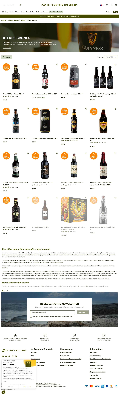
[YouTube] (6, 356)
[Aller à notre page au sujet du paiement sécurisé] (101, 386)
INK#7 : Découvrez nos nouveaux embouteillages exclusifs (59, 16)
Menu (6, 12)
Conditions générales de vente (100, 359)
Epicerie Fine (30, 12)
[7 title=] (66, 140)
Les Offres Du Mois (56, 12)
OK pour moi (27, 386)
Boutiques (109, 12)
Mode (23, 12)
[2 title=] (5, 96)
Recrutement (35, 359)
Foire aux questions (96, 368)
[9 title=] (68, 140)
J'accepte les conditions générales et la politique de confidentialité (52, 316)
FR (103, 5)
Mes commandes (66, 352)
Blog (115, 12)
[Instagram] (12, 356)
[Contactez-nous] (107, 5)
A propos (34, 352)
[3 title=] (7, 96)
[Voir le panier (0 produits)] (116, 5)
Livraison (93, 362)
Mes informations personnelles (70, 359)
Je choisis (10, 386)
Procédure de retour (67, 365)
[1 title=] (3, 96)
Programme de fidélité (97, 372)
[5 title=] (10, 96)
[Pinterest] (9, 356)
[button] (3, 392)
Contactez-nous (95, 355)
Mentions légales (95, 378)
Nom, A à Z (109, 57)
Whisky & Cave (15, 12)
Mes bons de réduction (68, 362)
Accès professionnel (37, 365)
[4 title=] (8, 96)
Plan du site (94, 375)
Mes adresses (65, 355)
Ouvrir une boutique (38, 362)
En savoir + (5, 291)
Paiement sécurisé (96, 365)
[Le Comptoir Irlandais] (59, 5)
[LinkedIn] (15, 356)
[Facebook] (2, 356)
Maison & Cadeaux (42, 12)
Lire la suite (7, 48)
